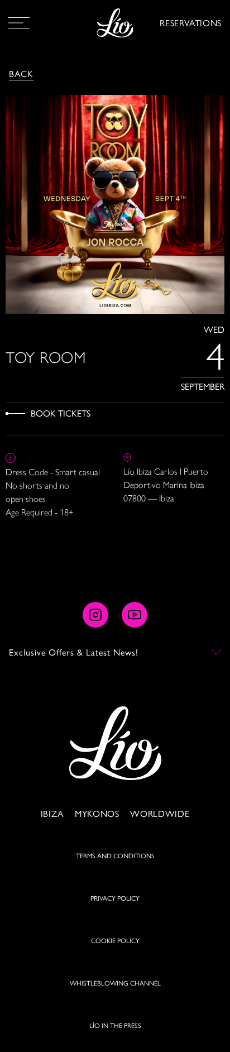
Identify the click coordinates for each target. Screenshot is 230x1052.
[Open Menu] (19, 22)
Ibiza (52, 813)
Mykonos (97, 813)
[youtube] (134, 615)
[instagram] (95, 615)
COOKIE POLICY (115, 940)
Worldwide (159, 813)
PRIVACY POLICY (115, 898)
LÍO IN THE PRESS (115, 1025)
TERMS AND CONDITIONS (115, 855)
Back (21, 73)
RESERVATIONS (191, 22)
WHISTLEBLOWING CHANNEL (115, 983)
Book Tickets (60, 413)
